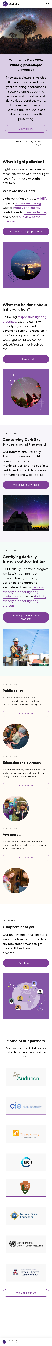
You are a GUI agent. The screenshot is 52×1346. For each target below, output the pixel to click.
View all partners (26, 1293)
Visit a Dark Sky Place (26, 485)
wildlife (42, 199)
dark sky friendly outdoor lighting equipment (23, 592)
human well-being (28, 203)
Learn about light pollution (26, 231)
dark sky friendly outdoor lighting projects (24, 601)
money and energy (26, 208)
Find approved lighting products (26, 617)
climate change (35, 212)
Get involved (26, 359)
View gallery (26, 129)
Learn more (26, 713)
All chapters (26, 963)
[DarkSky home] (5, 1342)
